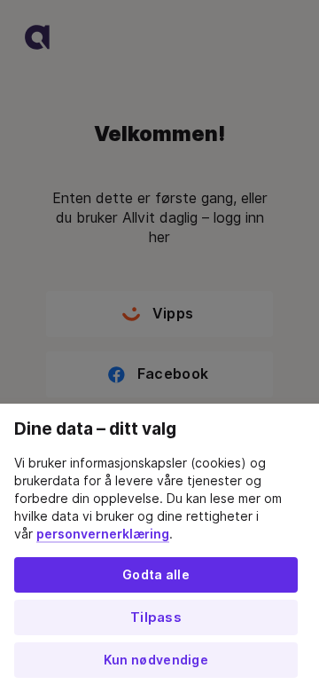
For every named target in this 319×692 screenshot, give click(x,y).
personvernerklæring (102, 534)
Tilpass (156, 617)
